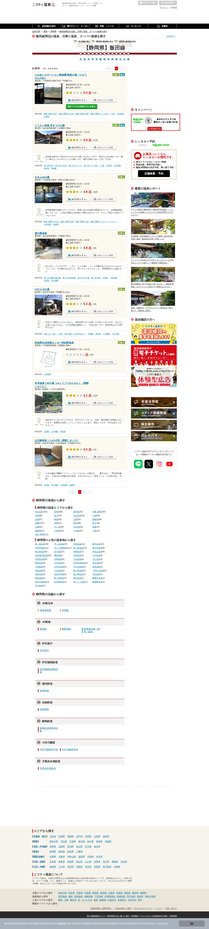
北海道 (36, 836)
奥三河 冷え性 (61, 165)
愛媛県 (115, 861)
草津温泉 (62, 896)
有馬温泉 (78, 896)
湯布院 (140, 896)
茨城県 (108, 841)
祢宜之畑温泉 (41, 582)
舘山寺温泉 (40, 552)
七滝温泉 (77, 559)
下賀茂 (57, 531)
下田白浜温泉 (98, 571)
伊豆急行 (44, 650)
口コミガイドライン (144, 908)
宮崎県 (97, 866)
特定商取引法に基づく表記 (118, 916)
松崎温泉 (77, 552)
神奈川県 (54, 841)
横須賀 (73, 900)
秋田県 (88, 836)
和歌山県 (71, 856)
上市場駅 (117, 165)
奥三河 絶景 (96, 278)
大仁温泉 (96, 559)
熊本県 (88, 866)
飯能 (96, 900)
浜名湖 (76, 527)
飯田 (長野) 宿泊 (50, 114)
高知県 (124, 861)
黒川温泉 (131, 896)
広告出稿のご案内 (154, 377)
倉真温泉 (96, 567)
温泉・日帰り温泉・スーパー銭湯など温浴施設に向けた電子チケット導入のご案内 (154, 355)
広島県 (53, 861)
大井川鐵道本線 (70, 749)
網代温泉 (96, 544)
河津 (37, 516)
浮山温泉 (96, 574)
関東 (35, 841)
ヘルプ (159, 908)
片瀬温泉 (39, 567)
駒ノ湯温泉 (59, 578)
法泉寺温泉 (59, 574)
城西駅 (72, 485)
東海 (35, 851)
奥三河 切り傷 (83, 278)
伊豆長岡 (77, 516)
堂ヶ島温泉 (40, 544)
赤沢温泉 (96, 563)
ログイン (164, 7)
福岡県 (53, 866)
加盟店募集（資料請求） (101, 908)
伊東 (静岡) (97, 512)
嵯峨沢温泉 (97, 578)
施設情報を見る (78, 100)
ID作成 (173, 7)
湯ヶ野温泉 (78, 571)
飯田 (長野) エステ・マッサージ (104, 222)
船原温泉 (77, 578)
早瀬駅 (54, 168)
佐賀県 (70, 866)
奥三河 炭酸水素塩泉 (52, 278)
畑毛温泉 (39, 563)
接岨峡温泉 (97, 582)
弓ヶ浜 (57, 527)
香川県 (106, 861)
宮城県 (61, 836)
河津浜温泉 (40, 559)
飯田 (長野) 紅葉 (82, 222)
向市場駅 (54, 280)
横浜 (60, 900)
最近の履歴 (168, 3)
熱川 (56, 516)
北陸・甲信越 (39, 846)
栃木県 (90, 841)
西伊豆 (76, 512)
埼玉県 (64, 841)
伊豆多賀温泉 (79, 563)
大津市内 (132, 900)
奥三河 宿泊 (48, 165)
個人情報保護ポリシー (96, 916)
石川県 (88, 846)
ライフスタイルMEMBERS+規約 (154, 916)
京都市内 (122, 900)
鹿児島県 (107, 866)
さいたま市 (87, 900)
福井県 (97, 846)
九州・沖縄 (38, 866)
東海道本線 (45, 610)
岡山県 (79, 861)
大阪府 (61, 856)
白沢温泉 (39, 586)
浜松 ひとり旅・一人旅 (53, 334)
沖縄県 (117, 866)
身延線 (43, 629)
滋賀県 (81, 856)
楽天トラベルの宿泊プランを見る (81, 106)
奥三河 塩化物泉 (69, 278)
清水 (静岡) (40, 534)
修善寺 (38, 523)
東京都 (81, 841)
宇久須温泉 (78, 567)
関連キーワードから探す (45, 903)
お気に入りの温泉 (148, 3)
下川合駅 (115, 334)
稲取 (94, 527)
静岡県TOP (171, 36)
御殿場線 (66, 629)
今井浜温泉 (59, 567)
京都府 (90, 856)
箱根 (70, 896)
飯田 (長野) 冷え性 (66, 114)
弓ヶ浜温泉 (59, 544)
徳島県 (97, 861)
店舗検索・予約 (154, 173)
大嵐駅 (46, 116)
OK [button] (191, 923)
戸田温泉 (77, 555)
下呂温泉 (98, 896)
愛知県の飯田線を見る (104, 41)
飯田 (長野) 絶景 (82, 114)
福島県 (106, 836)
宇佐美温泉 (40, 548)
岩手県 (79, 836)
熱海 (56, 512)
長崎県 (79, 866)
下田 (94, 516)
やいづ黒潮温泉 (61, 548)
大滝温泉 (58, 571)
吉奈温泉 (39, 574)
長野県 (53, 846)
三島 (94, 531)
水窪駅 (46, 280)
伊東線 (65, 610)
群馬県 (99, 841)
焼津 (75, 523)
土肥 (75, 519)
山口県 (88, 861)
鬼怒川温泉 (150, 896)
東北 (44, 836)
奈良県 (99, 856)
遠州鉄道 (44, 690)
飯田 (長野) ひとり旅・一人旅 (103, 114)
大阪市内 (112, 900)
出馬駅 (109, 165)
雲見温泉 (77, 544)
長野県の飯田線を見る (127, 41)
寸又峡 (76, 531)
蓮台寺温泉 (97, 548)
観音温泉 (39, 578)
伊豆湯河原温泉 (42, 555)
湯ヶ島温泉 (78, 548)
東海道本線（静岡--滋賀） (92, 630)
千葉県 (72, 841)
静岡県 (53, 851)
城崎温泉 (88, 896)
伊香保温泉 (109, 896)
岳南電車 (44, 709)
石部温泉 (58, 559)
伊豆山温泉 (97, 552)
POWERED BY (156, 145)
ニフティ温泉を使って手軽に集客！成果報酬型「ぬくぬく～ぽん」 (154, 333)
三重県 (79, 851)
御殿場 (95, 519)
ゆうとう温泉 (79, 582)
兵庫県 (53, 856)
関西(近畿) (38, 856)
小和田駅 (120, 114)
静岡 (56, 519)
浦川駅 (46, 168)
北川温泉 (58, 552)
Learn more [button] (162, 923)
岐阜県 (70, 851)
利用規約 (135, 916)
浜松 (37, 519)
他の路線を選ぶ (84, 41)
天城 (37, 527)
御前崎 (38, 531)
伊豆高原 (39, 512)
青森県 (70, 836)
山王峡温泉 (59, 582)
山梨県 (61, 846)
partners (62, 923)
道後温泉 (121, 896)
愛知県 (61, 851)
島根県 (70, 861)
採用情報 (173, 916)
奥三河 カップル (75, 165)
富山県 (79, 846)
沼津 (56, 523)
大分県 (61, 866)
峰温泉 (57, 555)
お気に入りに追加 (105, 100)
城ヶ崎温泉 (78, 574)
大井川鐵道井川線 (49, 749)
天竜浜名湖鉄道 (48, 768)
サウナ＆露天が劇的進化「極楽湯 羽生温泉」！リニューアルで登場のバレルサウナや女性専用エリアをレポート (152, 212)
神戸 (140, 900)
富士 (94, 523)
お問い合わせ (171, 908)
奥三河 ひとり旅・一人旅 (94, 165)
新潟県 (70, 846)
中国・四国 (38, 861)
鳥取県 (61, 861)
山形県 (97, 836)
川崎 (66, 900)
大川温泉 (96, 555)
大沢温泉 (58, 563)
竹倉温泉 (39, 571)
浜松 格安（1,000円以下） (75, 334)
